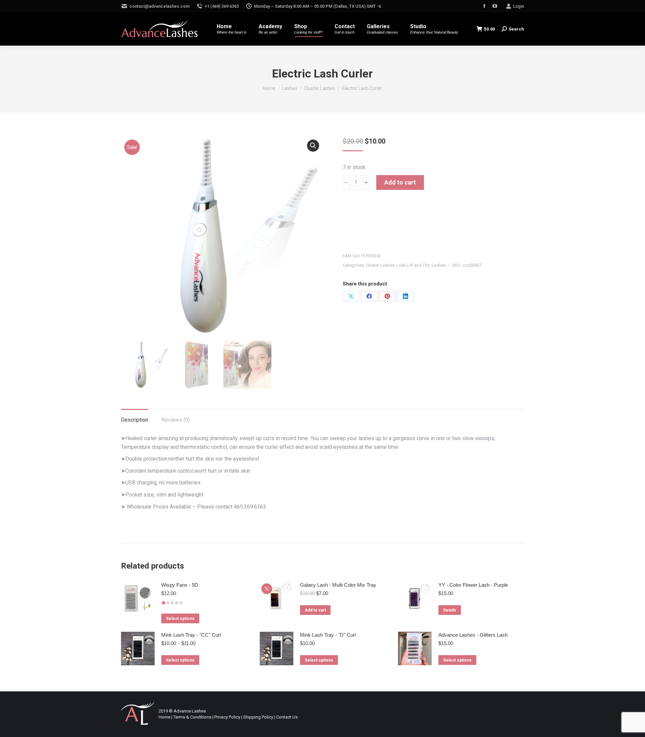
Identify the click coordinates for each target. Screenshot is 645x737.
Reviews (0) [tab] (176, 420)
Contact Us (287, 717)
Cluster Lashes (380, 265)
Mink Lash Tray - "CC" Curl (191, 635)
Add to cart (400, 182)
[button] (313, 146)
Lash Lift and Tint (413, 265)
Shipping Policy (258, 717)
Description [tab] (134, 420)
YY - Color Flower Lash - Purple (473, 585)
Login (518, 6)
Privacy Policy (227, 717)
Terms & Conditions (192, 717)
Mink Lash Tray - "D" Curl (328, 635)
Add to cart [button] (315, 610)
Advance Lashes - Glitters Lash (473, 635)
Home (164, 717)
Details (449, 610)
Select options (180, 618)
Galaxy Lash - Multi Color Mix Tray (338, 585)
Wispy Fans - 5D (179, 585)
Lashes (439, 265)
